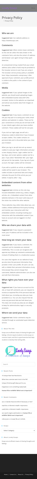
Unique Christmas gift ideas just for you (14, 383)
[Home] (2, 21)
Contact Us (13, 474)
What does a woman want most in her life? (15, 379)
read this (4, 405)
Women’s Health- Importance (18, 405)
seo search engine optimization (11, 413)
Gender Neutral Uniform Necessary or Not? (19, 402)
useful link (5, 409)
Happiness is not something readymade (14, 387)
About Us (20, 474)
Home (6, 474)
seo (3, 402)
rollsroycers (5, 419)
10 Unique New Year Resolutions (12, 375)
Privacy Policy (9, 21)
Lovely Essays (9, 8)
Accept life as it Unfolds (18, 419)
